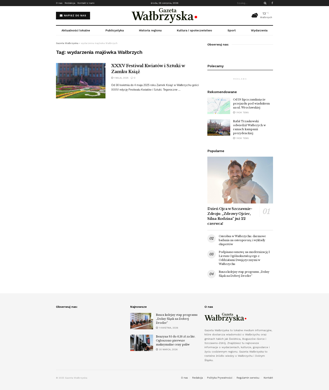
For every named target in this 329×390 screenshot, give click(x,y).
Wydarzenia (259, 30)
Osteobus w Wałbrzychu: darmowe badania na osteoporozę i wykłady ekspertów (242, 240)
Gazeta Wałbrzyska (67, 43)
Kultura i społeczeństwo (194, 30)
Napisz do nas (74, 15)
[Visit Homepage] (164, 15)
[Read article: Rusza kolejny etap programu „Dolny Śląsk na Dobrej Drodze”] (141, 321)
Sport (232, 30)
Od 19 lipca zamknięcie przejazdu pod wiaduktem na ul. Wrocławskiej (251, 103)
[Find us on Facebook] (272, 3)
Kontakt (268, 377)
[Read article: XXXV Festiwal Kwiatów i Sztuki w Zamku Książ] (80, 80)
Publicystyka (114, 30)
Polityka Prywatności (219, 377)
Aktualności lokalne (75, 30)
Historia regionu (150, 30)
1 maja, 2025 (121, 78)
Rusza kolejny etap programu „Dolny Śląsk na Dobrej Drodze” (176, 319)
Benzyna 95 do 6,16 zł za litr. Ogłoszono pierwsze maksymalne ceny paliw (175, 340)
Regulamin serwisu (247, 377)
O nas (59, 3)
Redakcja (70, 3)
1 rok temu (242, 112)
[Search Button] (264, 3)
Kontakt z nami (85, 3)
